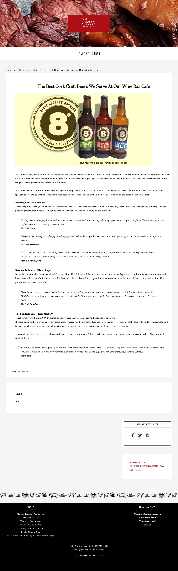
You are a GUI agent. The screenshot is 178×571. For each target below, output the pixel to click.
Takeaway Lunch (147, 521)
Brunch (147, 524)
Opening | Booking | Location (147, 514)
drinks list (24, 371)
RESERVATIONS (150, 466)
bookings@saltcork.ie (81, 549)
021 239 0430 (134, 462)
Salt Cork (89, 23)
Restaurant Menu (147, 517)
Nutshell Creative (96, 555)
